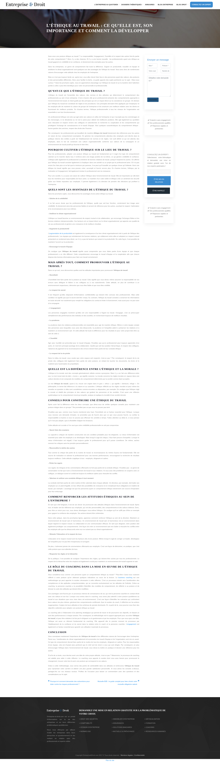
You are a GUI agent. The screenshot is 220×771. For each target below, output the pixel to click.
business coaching (125, 577)
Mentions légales (127, 755)
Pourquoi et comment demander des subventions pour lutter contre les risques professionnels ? (70, 682)
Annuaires (149, 4)
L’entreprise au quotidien (106, 4)
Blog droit (181, 4)
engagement (131, 624)
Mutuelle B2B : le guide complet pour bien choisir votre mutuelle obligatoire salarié (117, 682)
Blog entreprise (165, 4)
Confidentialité (139, 755)
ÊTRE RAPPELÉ (159, 191)
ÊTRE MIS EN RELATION (159, 180)
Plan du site (110, 760)
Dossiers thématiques (131, 4)
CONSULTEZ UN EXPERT (201, 4)
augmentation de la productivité (60, 233)
